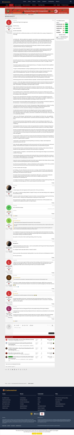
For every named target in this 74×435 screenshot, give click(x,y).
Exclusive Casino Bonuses (24, 401)
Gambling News (51, 1)
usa (9, 360)
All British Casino (59, 24)
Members (34, 4)
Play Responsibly (41, 4)
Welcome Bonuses (23, 408)
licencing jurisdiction (26, 345)
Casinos (24, 1)
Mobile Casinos (5, 408)
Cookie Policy (57, 401)
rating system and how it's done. (62, 37)
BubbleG (9, 354)
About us (39, 397)
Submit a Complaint (41, 408)
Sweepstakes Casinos (6, 401)
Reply (53, 182)
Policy (56, 393)
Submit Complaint (17, 4)
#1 (53, 20)
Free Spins (22, 403)
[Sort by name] (59, 22)
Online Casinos (21, 340)
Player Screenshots (26, 4)
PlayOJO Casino (59, 28)
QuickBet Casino (59, 26)
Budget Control (4, 425)
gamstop (22, 354)
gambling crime (23, 359)
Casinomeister (40, 393)
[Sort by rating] (67, 22)
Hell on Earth (10, 317)
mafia (27, 359)
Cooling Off (8, 425)
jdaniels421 (50, 340)
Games (29, 1)
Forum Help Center (58, 399)
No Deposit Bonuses (23, 399)
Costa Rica (10, 196)
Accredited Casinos (5, 397)
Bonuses (34, 1)
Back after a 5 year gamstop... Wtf (15, 353)
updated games (26, 354)
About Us (57, 1)
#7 (53, 275)
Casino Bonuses (23, 397)
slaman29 (50, 357)
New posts (6, 6)
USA (11, 216)
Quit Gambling (13, 425)
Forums (39, 1)
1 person (16, 215)
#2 (53, 185)
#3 (53, 205)
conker (51, 343)
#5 (53, 241)
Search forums (11, 6)
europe (21, 345)
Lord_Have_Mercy (9, 18)
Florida (11, 229)
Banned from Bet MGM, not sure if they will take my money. (21, 339)
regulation (31, 345)
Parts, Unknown (9, 304)
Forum (39, 399)
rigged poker (31, 359)
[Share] (52, 20)
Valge (9, 345)
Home (7, 4)
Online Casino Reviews (6, 399)
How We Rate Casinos (42, 410)
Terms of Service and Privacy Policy (61, 397)
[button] (30, 5)
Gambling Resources (18, 425)
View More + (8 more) (62, 34)
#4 (53, 218)
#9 (53, 306)
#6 (53, 260)
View (66, 24)
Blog (38, 403)
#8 (53, 291)
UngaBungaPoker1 (11, 340)
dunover (9, 350)
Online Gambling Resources (60, 403)
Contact (39, 401)
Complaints (44, 1)
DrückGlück (58, 32)
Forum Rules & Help (18, 6)
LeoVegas (58, 30)
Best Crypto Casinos (6, 403)
